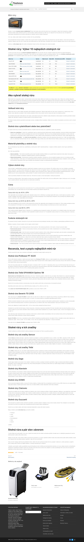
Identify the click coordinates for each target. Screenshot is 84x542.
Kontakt (55, 3)
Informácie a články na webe (66, 512)
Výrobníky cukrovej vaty (48, 533)
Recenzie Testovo (64, 523)
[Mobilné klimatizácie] (18, 480)
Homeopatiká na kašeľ (48, 531)
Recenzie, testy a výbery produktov (64, 3)
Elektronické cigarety (47, 523)
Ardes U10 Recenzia (64, 510)
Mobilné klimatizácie (13, 498)
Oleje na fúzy (46, 528)
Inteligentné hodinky (47, 518)
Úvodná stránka (47, 3)
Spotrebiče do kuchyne (36, 487)
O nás (52, 3)
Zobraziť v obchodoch (70, 61)
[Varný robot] (42, 473)
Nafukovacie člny (59, 485)
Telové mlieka (46, 525)
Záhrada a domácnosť (13, 500)
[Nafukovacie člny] (65, 473)
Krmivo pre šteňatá (47, 520)
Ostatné (57, 487)
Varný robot (34, 485)
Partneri (74, 3)
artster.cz (35, 539)
